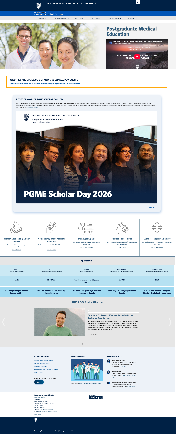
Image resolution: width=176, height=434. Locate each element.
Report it (123, 366)
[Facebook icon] (90, 398)
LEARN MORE (51, 250)
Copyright (62, 431)
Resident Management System (43, 360)
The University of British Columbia (38, 5)
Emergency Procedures (41, 431)
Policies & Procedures (40, 366)
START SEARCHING (86, 247)
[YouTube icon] (98, 398)
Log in (39, 382)
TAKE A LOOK (121, 247)
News (89, 310)
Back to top (38, 414)
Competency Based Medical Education (46, 369)
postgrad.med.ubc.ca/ (46, 409)
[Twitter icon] (93, 398)
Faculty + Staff (78, 18)
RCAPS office (131, 386)
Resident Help (132, 18)
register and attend (32, 107)
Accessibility (70, 431)
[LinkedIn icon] (96, 398)
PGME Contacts (39, 373)
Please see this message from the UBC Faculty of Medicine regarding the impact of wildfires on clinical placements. (45, 83)
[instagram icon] (101, 398)
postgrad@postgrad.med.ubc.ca (47, 411)
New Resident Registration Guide (90, 383)
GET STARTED (16, 250)
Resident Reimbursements (42, 363)
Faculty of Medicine (40, 397)
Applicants (42, 18)
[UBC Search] (138, 2)
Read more (152, 207)
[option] (88, 46)
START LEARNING (157, 247)
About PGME (96, 18)
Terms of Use (54, 431)
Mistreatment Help (115, 18)
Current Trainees (60, 18)
